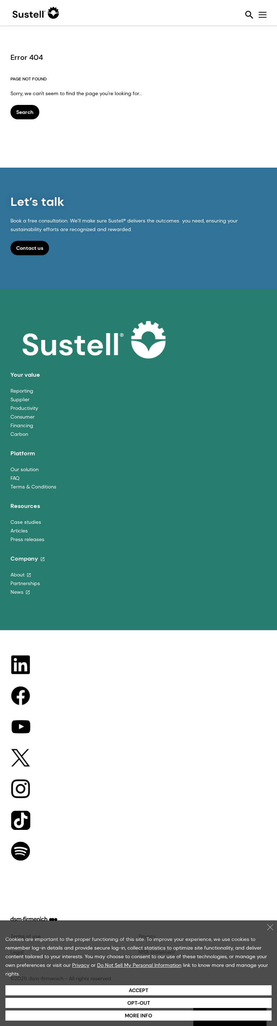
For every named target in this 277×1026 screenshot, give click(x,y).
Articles (19, 530)
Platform (22, 453)
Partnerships (25, 583)
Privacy (80, 965)
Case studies (25, 522)
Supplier (20, 399)
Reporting (21, 391)
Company (24, 558)
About (17, 574)
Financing (21, 425)
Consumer (22, 417)
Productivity (24, 408)
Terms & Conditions (33, 486)
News (16, 592)
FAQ (14, 478)
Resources (25, 506)
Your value (25, 375)
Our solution (24, 469)
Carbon (19, 434)
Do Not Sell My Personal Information (139, 965)
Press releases (27, 539)
